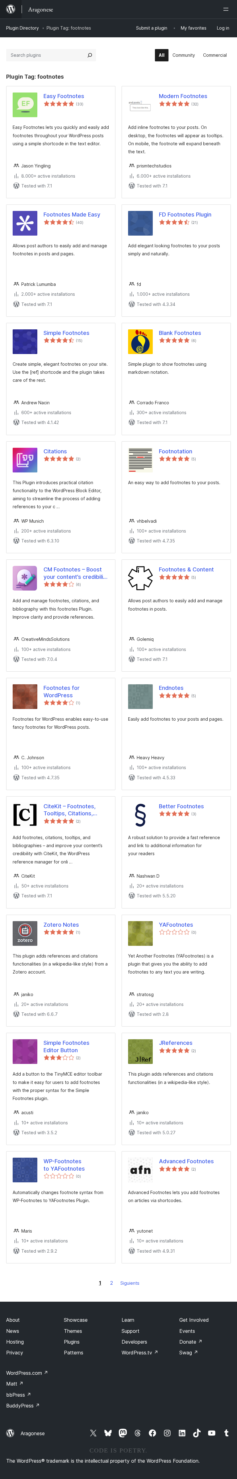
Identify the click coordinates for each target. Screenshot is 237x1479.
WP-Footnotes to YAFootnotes (64, 1165)
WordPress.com (27, 1373)
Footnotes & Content (186, 569)
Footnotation (175, 451)
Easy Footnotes (64, 96)
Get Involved (194, 1320)
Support (130, 1331)
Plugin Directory (22, 28)
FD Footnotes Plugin (185, 214)
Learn (128, 1320)
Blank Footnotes (180, 333)
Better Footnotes (181, 806)
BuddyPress (23, 1406)
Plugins (72, 1342)
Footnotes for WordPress (62, 691)
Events (187, 1331)
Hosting (15, 1342)
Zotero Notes (61, 924)
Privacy (14, 1352)
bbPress (18, 1395)
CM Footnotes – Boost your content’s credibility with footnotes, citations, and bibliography (76, 573)
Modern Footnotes (183, 96)
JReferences (176, 1043)
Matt (14, 1384)
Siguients (129, 1283)
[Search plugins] (90, 55)
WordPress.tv (140, 1352)
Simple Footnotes (66, 333)
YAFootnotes (176, 924)
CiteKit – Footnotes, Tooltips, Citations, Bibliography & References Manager (71, 810)
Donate (190, 1342)
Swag (188, 1352)
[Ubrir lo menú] (227, 9)
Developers (134, 1342)
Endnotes (171, 688)
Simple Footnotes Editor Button (66, 1046)
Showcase (76, 1320)
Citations (55, 451)
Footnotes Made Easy (72, 214)
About (13, 1320)
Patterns (73, 1352)
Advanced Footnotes (186, 1161)
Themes (73, 1331)
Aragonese (33, 1433)
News (12, 1331)
